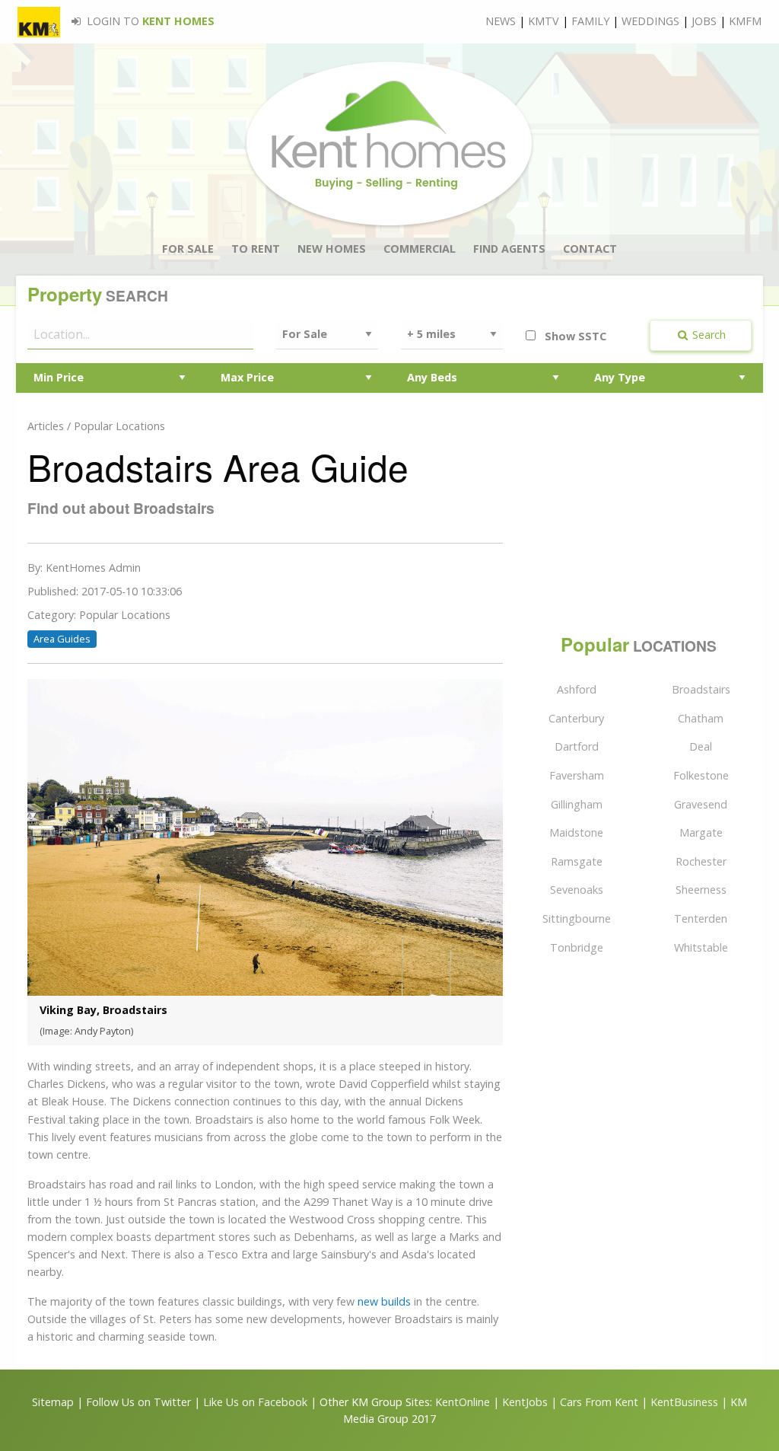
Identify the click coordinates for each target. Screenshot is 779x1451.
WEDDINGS (650, 21)
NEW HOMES (331, 248)
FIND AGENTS (509, 248)
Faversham (576, 775)
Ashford (576, 689)
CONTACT (590, 248)
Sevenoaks (576, 889)
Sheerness (701, 889)
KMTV (543, 21)
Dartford (577, 746)
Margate (701, 832)
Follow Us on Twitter (138, 1402)
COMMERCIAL (419, 248)
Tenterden (700, 918)
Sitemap (53, 1402)
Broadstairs (701, 689)
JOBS (704, 21)
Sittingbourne (576, 918)
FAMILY (590, 21)
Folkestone (701, 775)
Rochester (701, 861)
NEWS (500, 21)
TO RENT (255, 248)
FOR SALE (188, 248)
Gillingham (577, 804)
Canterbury (576, 718)
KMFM (745, 21)
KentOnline (462, 1402)
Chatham (700, 718)
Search (707, 334)
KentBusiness (684, 1402)
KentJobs (525, 1402)
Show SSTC (574, 336)
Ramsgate (577, 861)
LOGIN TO (149, 21)
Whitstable (701, 947)
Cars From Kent (599, 1402)
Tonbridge (576, 947)
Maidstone (576, 832)
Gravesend (700, 804)
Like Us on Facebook (256, 1402)
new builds (384, 1301)
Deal (700, 746)
